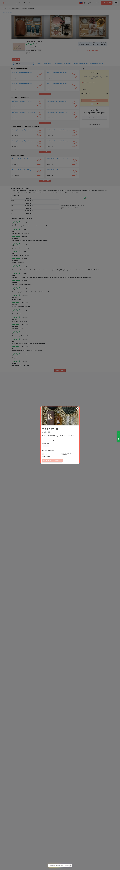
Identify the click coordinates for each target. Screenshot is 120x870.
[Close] (77, 408)
